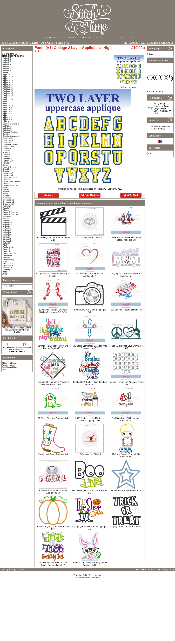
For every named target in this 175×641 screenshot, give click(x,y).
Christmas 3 (8, 142)
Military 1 (6, 190)
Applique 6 (7, 114)
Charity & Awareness (12, 136)
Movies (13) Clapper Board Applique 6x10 (53, 238)
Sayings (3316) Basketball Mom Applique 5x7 (126, 274)
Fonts (59, 42)
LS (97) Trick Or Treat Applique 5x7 (126, 526)
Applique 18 (8, 93)
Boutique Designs (10, 132)
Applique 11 (7, 79)
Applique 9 (7, 120)
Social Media (8, 247)
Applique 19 (8, 95)
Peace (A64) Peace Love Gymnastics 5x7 (126, 347)
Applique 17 (8, 91)
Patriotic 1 (7, 206)
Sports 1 (6, 249)
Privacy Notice (8, 365)
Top (4, 42)
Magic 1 (6, 187)
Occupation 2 (8, 202)
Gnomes (6, 171)
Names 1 (7, 196)
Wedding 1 (7, 270)
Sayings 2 (7, 227)
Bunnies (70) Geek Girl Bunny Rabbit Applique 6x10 (89, 564)
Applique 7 (7, 116)
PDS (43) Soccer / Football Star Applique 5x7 (126, 455)
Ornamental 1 (8, 204)
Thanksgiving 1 (9, 259)
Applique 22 (8, 103)
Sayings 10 (7, 222)
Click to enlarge (128, 87)
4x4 (68, 42)
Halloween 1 (8, 173)
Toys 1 (6, 261)
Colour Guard (8, 146)
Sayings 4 (7, 231)
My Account (131, 42)
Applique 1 (7, 74)
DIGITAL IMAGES (9, 54)
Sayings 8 (7, 239)
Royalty (6, 218)
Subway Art (7, 255)
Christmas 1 (8, 138)
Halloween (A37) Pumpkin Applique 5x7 (53, 527)
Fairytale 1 (7, 159)
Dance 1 (6, 151)
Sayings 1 (7, 220)
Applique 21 (8, 101)
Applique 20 (8, 99)
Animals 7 (7, 70)
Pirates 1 (6, 210)
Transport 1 (8, 264)
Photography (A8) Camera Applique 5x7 (89, 311)
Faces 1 (6, 155)
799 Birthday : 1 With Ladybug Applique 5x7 (126, 419)
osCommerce (93, 577)
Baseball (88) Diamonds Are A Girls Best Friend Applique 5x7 (53, 383)
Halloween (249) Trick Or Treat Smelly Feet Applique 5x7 (53, 564)
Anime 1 (6, 72)
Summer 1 (7, 257)
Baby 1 (6, 122)
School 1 (6, 243)
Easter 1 (6, 153)
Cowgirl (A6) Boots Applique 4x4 (53, 454)
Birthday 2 (7, 128)
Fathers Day (8, 161)
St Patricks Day (9, 253)
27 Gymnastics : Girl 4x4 (89, 454)
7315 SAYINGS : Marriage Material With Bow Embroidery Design (17, 329)
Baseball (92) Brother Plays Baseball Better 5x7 (89, 383)
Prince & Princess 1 (11, 212)
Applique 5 (7, 111)
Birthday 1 (7, 126)
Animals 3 (7, 62)
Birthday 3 (7, 130)
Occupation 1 (8, 200)
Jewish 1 (6, 183)
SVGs (4, 274)
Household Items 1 (11, 177)
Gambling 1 (7, 169)
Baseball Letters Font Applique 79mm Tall (126, 383)
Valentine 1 (7, 268)
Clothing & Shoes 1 (11, 144)
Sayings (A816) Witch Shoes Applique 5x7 (89, 527)
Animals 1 (7, 58)
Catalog (13, 42)
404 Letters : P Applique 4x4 (90, 237)
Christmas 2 (8, 140)
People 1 (6, 208)
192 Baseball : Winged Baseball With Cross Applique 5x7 (89, 347)
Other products (156, 91)
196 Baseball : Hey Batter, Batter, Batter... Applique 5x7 (126, 238)
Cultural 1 (7, 148)
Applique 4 (7, 109)
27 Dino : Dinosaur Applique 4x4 (53, 418)
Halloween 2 (8, 175)
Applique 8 (7, 118)
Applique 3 (7, 107)
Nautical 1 (7, 198)
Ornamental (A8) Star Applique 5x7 (126, 490)
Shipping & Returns (10, 363)
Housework (8, 179)
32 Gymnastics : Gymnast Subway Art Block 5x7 (53, 274)
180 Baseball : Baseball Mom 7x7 (126, 310)
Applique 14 (8, 85)
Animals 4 (7, 64)
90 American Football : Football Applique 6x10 (53, 491)
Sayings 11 (7, 224)
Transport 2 (8, 266)
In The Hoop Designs (12, 181)
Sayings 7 (7, 237)
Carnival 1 (7, 134)
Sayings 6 (7, 235)
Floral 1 (6, 163)
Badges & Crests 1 (11, 124)
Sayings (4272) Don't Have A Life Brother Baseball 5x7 (53, 347)
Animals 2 (7, 60)
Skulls (5, 245)
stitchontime (96, 575)
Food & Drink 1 (9, 167)
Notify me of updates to (162, 109)
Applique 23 (8, 105)
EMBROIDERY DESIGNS (37, 42)
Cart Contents (149, 42)
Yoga (5, 272)
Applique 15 (8, 87)
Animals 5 (7, 66)
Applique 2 (7, 97)
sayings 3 (7, 229)
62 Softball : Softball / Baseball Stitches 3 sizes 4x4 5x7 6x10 (53, 311)
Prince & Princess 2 (11, 214)
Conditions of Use (9, 367)
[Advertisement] (87, 608)
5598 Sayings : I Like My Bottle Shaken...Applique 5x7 (89, 419)
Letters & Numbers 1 (11, 185)
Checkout (167, 42)
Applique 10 (8, 77)
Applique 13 (8, 83)
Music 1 (6, 194)
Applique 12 (8, 81)
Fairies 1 (6, 157)
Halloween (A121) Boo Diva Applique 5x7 (89, 491)
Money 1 (6, 192)
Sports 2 (6, 251)
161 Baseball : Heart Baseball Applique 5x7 (89, 274)
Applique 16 (8, 89)
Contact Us (6, 369)
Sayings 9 (7, 241)
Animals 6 (7, 68)
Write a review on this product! (162, 127)
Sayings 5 (7, 233)
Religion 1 (7, 216)
